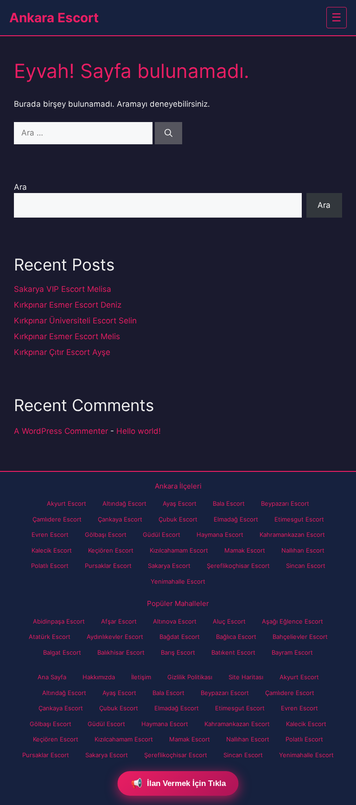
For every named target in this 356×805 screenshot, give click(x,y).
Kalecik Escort (52, 550)
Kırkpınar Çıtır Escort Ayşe (62, 352)
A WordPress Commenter (61, 431)
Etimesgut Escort (299, 519)
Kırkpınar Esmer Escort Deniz (67, 304)
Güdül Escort (161, 534)
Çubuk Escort (178, 519)
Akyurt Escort (66, 503)
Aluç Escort (229, 621)
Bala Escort (229, 503)
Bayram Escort (292, 652)
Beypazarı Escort (285, 503)
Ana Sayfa (52, 677)
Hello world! (138, 431)
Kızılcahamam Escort (179, 550)
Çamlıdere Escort (57, 519)
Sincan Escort (305, 565)
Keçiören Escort (111, 550)
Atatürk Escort (49, 636)
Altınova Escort (175, 621)
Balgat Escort (62, 652)
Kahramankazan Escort (292, 534)
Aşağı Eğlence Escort (292, 621)
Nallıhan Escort (302, 550)
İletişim (141, 677)
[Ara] (168, 133)
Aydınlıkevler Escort (115, 636)
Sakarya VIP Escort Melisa (62, 289)
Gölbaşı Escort (106, 534)
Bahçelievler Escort (300, 636)
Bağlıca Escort (236, 636)
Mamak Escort (244, 550)
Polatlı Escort (50, 565)
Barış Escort (178, 652)
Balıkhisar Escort (121, 652)
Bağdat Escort (179, 636)
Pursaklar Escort (108, 565)
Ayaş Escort (180, 503)
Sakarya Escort (169, 565)
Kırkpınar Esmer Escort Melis (67, 336)
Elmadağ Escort (236, 519)
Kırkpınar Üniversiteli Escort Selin (75, 320)
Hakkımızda (99, 677)
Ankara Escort (54, 18)
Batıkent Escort (233, 652)
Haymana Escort (220, 534)
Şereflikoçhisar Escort (238, 565)
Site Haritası (246, 677)
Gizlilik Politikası (189, 677)
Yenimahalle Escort (178, 581)
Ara (20, 187)
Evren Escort (50, 534)
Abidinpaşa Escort (59, 621)
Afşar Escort (119, 621)
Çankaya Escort (120, 519)
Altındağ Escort (124, 503)
